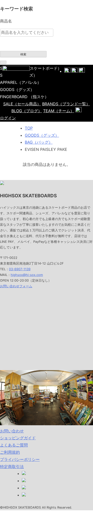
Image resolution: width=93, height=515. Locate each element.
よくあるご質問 (14, 445)
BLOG (26, 110)
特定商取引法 (12, 466)
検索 (23, 54)
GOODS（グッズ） (42, 135)
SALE (22, 103)
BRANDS (66, 103)
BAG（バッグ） (39, 142)
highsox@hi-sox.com (27, 275)
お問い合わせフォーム (16, 286)
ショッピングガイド (18, 437)
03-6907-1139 (20, 269)
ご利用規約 (10, 452)
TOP (29, 128)
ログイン (8, 117)
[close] (3, 62)
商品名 (6, 21)
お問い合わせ (12, 430)
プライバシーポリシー (20, 459)
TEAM (58, 110)
